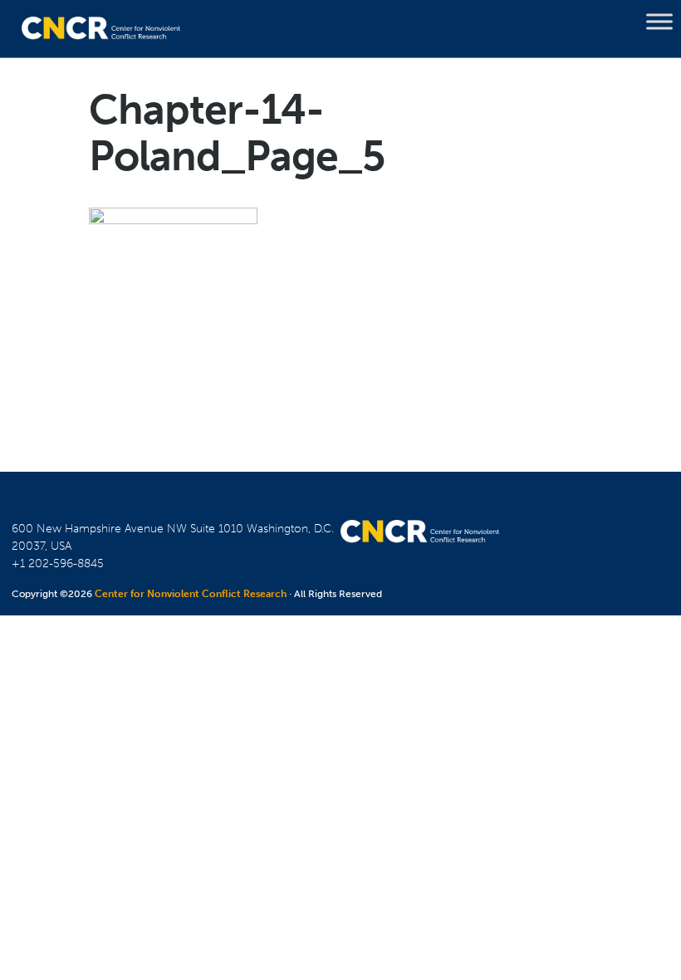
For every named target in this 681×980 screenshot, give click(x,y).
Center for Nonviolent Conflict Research (191, 594)
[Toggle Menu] (659, 21)
